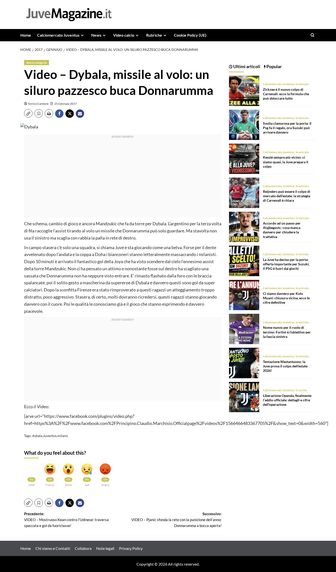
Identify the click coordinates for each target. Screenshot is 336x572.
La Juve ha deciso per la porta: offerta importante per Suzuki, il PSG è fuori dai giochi (286, 263)
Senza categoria (36, 62)
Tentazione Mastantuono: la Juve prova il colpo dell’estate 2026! (285, 365)
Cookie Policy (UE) (190, 35)
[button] (312, 35)
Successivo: (176, 520)
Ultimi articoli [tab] (246, 66)
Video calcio (123, 35)
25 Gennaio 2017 (65, 103)
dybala (37, 436)
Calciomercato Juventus (58, 35)
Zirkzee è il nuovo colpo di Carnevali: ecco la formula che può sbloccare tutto (286, 93)
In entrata (302, 84)
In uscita (301, 390)
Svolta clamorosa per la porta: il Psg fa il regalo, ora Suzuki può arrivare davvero (287, 127)
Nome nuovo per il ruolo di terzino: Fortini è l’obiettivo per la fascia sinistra (287, 331)
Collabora (83, 548)
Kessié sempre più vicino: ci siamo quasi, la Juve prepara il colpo (285, 161)
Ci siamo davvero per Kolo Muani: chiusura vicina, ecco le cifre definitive (286, 297)
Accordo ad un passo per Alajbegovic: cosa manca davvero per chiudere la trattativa (282, 230)
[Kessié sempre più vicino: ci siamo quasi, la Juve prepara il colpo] (244, 158)
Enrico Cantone (38, 103)
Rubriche (154, 35)
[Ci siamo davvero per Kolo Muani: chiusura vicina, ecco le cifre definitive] (244, 294)
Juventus (50, 436)
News (96, 35)
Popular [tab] (274, 66)
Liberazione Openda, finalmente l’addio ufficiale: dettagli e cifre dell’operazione (287, 399)
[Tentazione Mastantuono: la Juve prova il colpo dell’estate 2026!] (244, 362)
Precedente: (66, 520)
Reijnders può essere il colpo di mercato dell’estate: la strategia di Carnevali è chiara (286, 195)
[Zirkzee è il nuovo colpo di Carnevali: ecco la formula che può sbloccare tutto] (244, 90)
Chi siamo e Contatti (52, 548)
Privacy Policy (131, 548)
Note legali (105, 548)
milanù (62, 436)
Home (25, 35)
